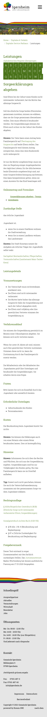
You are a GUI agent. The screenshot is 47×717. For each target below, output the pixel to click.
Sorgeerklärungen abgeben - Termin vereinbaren (24, 198)
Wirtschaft (8, 607)
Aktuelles (7, 600)
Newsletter (8, 610)
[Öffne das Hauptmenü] (40, 7)
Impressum (19, 694)
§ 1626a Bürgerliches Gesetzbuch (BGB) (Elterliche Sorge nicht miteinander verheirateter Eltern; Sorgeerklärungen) (20, 509)
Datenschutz (31, 694)
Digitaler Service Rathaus (17, 43)
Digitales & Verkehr (19, 40)
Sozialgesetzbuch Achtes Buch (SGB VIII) (21, 521)
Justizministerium (33, 557)
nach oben (39, 708)
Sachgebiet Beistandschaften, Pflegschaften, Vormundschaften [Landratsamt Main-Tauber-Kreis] (23, 259)
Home (6, 40)
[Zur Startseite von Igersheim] (23, 7)
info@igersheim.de (14, 685)
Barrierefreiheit (23, 699)
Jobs (5, 613)
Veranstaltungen (10, 603)
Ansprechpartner (10, 597)
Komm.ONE (19, 708)
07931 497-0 (15, 679)
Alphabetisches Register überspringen (19, 61)
